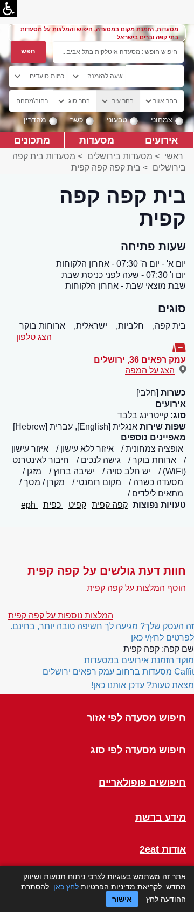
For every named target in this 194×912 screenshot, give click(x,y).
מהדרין (35, 119)
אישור (122, 899)
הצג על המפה (150, 370)
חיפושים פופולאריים (142, 783)
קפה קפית (110, 504)
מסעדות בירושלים (120, 156)
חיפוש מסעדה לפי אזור (136, 718)
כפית (53, 504)
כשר (76, 119)
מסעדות (96, 140)
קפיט (77, 504)
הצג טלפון (34, 337)
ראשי (173, 156)
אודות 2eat (163, 850)
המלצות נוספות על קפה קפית (60, 615)
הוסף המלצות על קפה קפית (136, 588)
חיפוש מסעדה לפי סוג (138, 750)
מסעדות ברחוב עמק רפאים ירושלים (107, 671)
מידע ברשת (160, 818)
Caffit (184, 671)
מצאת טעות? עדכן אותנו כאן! (142, 685)
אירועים (161, 140)
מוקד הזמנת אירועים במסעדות (139, 660)
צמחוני (161, 119)
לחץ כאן (66, 886)
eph (29, 504)
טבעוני (117, 119)
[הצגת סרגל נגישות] (8, 8)
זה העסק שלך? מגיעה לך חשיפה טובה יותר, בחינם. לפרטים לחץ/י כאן (102, 632)
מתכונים (32, 140)
